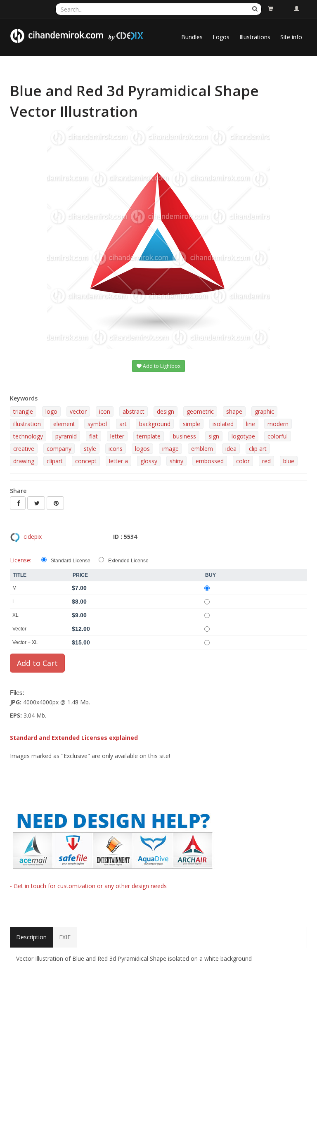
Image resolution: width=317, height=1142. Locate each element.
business (184, 436)
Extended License (128, 561)
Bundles (192, 37)
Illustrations (254, 37)
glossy (148, 461)
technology (28, 436)
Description (31, 937)
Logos (221, 37)
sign (213, 436)
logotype (243, 436)
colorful (277, 436)
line (250, 424)
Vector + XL (25, 642)
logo (51, 411)
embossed (210, 461)
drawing (23, 461)
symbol (97, 424)
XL (15, 615)
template (149, 436)
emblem (202, 449)
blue (288, 461)
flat (93, 436)
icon (104, 411)
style (90, 449)
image (170, 449)
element (64, 424)
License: (20, 560)
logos (142, 449)
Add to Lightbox (161, 366)
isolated (223, 424)
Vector (19, 629)
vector (78, 411)
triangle (23, 411)
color (243, 461)
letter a (118, 461)
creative (23, 449)
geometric (200, 411)
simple (191, 424)
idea (231, 449)
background (154, 424)
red (266, 461)
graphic (264, 411)
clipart (55, 461)
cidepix (33, 536)
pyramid (66, 436)
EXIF (65, 937)
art (123, 424)
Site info (291, 37)
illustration (27, 424)
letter (117, 436)
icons (116, 449)
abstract (133, 411)
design (165, 411)
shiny (176, 461)
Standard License (70, 561)
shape (234, 411)
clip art (258, 449)
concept (86, 461)
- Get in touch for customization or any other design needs (88, 886)
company (59, 449)
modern (278, 424)
